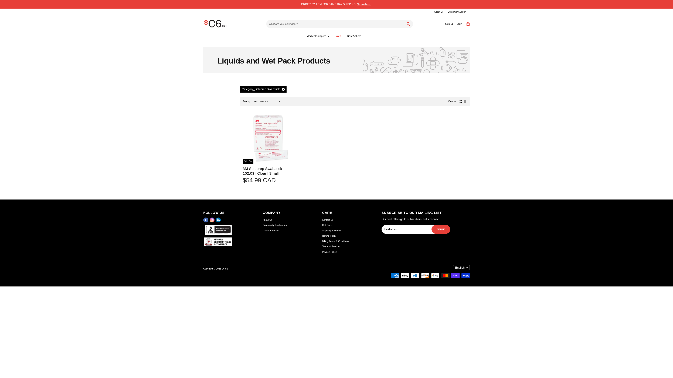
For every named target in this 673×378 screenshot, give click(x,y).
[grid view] (461, 101)
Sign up (441, 228)
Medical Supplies (317, 35)
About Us (439, 11)
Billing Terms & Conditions (335, 241)
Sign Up (449, 24)
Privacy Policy (329, 252)
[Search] (408, 24)
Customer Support (457, 11)
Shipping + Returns (332, 230)
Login (459, 24)
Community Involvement (275, 225)
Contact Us (328, 220)
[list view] (465, 101)
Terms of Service (330, 246)
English (460, 267)
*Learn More (364, 4)
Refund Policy (329, 235)
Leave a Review (271, 230)
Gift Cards (327, 225)
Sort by (246, 101)
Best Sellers (354, 35)
